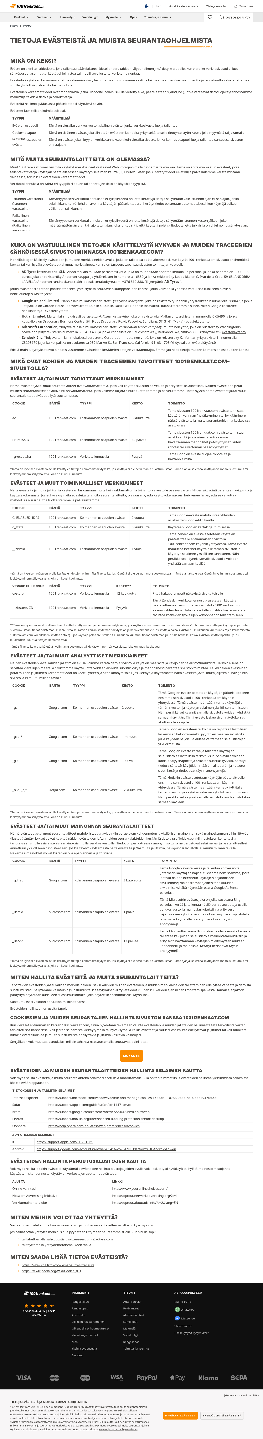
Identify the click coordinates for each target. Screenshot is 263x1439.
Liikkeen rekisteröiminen (88, 1322)
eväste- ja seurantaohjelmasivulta (118, 1429)
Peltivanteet (131, 1308)
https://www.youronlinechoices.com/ (140, 1188)
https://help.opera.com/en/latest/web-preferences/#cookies (94, 1126)
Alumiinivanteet (133, 1315)
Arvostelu (78, 1315)
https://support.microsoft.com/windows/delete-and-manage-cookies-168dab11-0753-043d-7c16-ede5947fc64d (132, 1097)
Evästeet (77, 1355)
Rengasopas (80, 1308)
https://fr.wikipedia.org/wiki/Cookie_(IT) (51, 1271)
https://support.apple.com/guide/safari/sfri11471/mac (89, 1104)
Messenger (188, 1318)
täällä (87, 1245)
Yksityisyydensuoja (84, 1348)
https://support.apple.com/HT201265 (65, 1142)
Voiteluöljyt (90, 17)
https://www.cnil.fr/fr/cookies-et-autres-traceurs (58, 1265)
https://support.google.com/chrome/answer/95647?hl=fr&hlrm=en (99, 1112)
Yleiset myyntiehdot (85, 1335)
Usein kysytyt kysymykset (191, 1333)
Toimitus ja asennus (157, 17)
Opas (133, 17)
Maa (75, 1342)
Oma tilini (246, 6)
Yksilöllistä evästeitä (222, 1415)
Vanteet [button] (43, 17)
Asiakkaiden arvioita (184, 6)
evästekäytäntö (57, 310)
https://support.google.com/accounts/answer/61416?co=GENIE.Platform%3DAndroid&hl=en (106, 1149)
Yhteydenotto (216, 6)
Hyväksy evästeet (180, 1415)
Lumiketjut (67, 17)
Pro (159, 6)
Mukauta (131, 1056)
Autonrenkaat (132, 1301)
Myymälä (112, 17)
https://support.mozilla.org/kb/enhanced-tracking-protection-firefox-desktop (106, 1118)
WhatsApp (187, 1309)
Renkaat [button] (20, 17)
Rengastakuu (80, 1301)
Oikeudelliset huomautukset (90, 1328)
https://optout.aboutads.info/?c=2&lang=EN (145, 1202)
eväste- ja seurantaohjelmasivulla (47, 1425)
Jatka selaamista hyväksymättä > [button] (241, 1395)
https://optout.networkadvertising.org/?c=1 (145, 1195)
